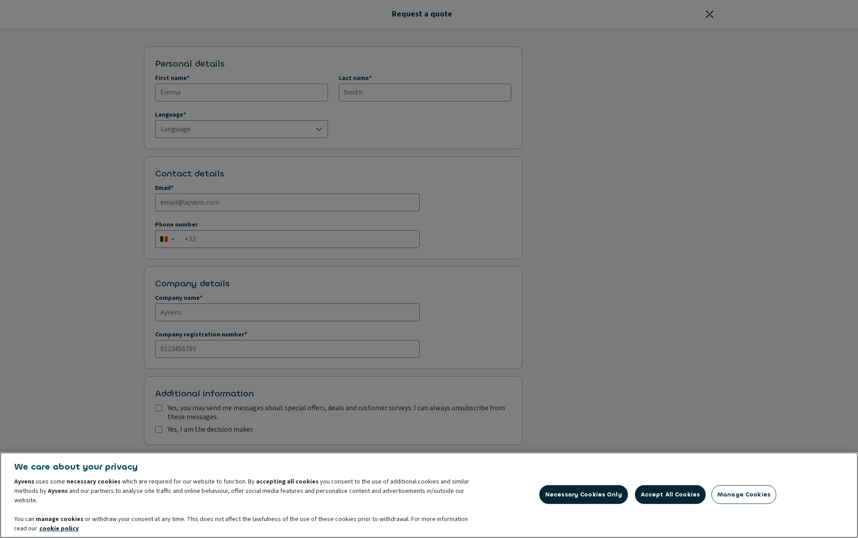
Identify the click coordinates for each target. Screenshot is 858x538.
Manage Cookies (743, 494)
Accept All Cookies (670, 494)
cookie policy (59, 528)
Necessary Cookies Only (583, 494)
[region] (429, 495)
